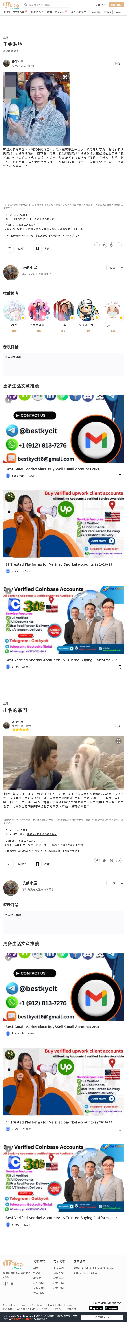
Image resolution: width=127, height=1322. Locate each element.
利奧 (63, 325)
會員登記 (100, 4)
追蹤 (117, 63)
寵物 (54, 229)
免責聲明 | (22, 1308)
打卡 (22, 229)
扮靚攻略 (65, 229)
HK (33, 1304)
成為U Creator (56, 12)
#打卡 (93, 1268)
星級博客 (96, 12)
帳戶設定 (58, 1273)
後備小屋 (18, 61)
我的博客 (58, 1288)
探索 (73, 12)
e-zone (71, 1304)
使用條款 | (34, 1308)
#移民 (93, 1273)
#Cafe (110, 1268)
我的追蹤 (58, 1283)
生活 (6, 37)
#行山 (85, 1268)
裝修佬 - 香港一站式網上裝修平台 (88, 325)
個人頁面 (58, 1268)
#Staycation (81, 1273)
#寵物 (77, 1268)
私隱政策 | (47, 1308)
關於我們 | (9, 1308)
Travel (24, 1304)
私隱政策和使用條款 (21, 1318)
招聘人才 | (60, 1308)
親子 (46, 229)
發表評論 (13, 357)
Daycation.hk (112, 325)
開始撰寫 (116, 4)
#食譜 (101, 1268)
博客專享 (109, 12)
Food (52, 1304)
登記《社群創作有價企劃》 (42, 219)
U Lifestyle (11, 1304)
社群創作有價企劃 (14, 12)
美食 (38, 229)
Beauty (42, 1304)
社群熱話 (36, 12)
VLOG (36, 1273)
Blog (61, 1304)
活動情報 (78, 229)
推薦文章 (83, 12)
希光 (14, 325)
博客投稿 (38, 1293)
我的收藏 (58, 1278)
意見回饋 (38, 1288)
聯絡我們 (72, 1308)
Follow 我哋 (70, 235)
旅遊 (30, 229)
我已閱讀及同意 (102, 1317)
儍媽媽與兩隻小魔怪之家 (39, 325)
